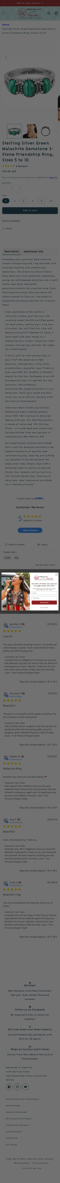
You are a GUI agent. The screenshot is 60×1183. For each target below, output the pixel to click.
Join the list (44, 602)
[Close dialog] (56, 574)
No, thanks (44, 607)
